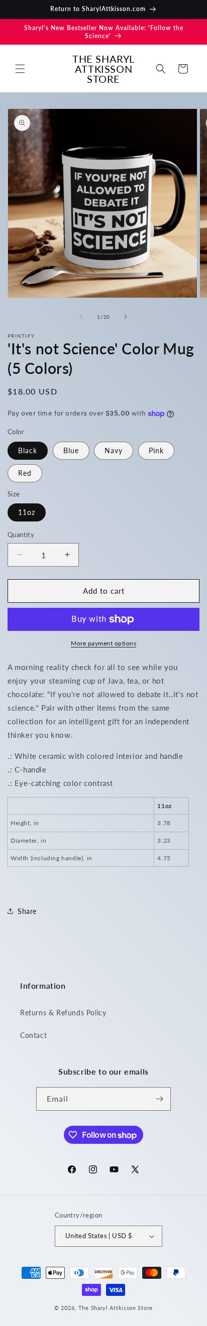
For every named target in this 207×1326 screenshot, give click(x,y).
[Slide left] (81, 317)
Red (25, 473)
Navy (114, 450)
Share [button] (27, 911)
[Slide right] (126, 317)
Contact (33, 1035)
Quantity (21, 535)
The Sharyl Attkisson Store (115, 1307)
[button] (20, 69)
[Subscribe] (159, 1099)
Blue (71, 450)
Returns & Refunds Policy (63, 1012)
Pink (156, 450)
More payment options (103, 643)
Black (27, 450)
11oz (26, 512)
